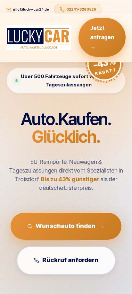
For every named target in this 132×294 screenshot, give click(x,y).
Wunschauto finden (70, 226)
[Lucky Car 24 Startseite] (38, 37)
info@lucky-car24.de (31, 9)
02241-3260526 (81, 9)
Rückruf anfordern (70, 260)
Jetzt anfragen (102, 37)
